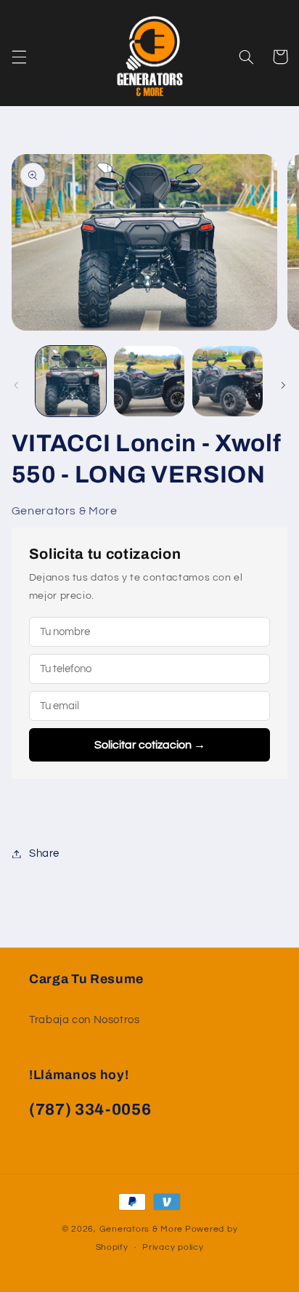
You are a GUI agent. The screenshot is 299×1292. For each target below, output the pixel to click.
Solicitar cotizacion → (149, 745)
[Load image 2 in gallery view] (149, 381)
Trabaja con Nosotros (84, 1019)
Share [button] (44, 853)
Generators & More (141, 1229)
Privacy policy (172, 1247)
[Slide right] (283, 385)
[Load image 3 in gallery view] (227, 381)
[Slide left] (16, 385)
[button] (19, 56)
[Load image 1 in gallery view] (71, 381)
